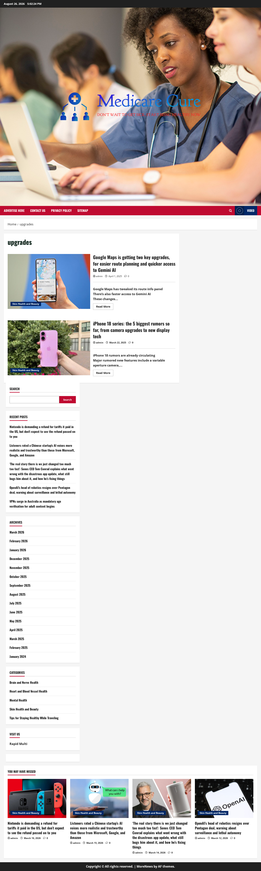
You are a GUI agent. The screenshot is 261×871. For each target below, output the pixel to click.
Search (15, 389)
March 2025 (17, 638)
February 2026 (19, 541)
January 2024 (18, 656)
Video (250, 210)
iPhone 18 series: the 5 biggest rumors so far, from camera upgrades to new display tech (49, 347)
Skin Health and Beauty (25, 303)
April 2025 (16, 630)
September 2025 (20, 585)
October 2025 (18, 576)
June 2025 (16, 612)
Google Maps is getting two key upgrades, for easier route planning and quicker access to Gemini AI (49, 281)
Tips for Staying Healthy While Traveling (34, 718)
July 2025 (15, 603)
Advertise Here (14, 210)
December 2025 (19, 558)
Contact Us (37, 210)
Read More (104, 307)
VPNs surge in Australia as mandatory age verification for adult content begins (35, 504)
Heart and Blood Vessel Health (28, 691)
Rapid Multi (18, 744)
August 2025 (17, 594)
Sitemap (82, 210)
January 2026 (18, 550)
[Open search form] (230, 210)
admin (99, 276)
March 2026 (17, 532)
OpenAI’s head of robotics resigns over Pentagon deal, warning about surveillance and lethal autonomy (42, 490)
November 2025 (19, 567)
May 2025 (15, 621)
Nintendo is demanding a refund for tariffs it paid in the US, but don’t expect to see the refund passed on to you (42, 431)
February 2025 (19, 647)
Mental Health (18, 700)
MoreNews (145, 866)
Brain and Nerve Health (24, 682)
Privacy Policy (61, 210)
